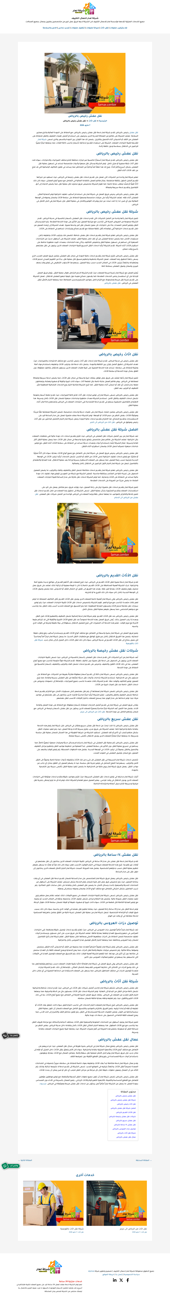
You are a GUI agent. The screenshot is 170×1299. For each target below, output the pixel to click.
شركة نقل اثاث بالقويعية (72, 1229)
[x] (121, 1280)
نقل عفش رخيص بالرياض (125, 1096)
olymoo (91, 1271)
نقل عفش (133, 133)
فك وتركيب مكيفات (118, 28)
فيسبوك (42, 1084)
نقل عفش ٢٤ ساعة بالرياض (125, 1125)
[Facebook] (127, 1280)
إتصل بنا (119, 1275)
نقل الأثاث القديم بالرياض (126, 1113)
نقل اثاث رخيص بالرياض (126, 1104)
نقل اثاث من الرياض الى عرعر (92, 712)
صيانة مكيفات (92, 28)
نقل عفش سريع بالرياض (126, 1121)
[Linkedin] (114, 1280)
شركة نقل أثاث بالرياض (126, 1133)
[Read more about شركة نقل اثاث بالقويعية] (53, 1203)
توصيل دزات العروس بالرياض (124, 1129)
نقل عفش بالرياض (112, 283)
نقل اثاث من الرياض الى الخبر (102, 422)
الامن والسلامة (50, 28)
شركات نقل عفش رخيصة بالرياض (122, 1117)
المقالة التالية (25, 1160)
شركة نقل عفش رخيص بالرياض (123, 1100)
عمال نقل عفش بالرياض (126, 1137)
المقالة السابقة (144, 1160)
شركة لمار (42, 140)
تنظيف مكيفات (78, 28)
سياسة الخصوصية (132, 1275)
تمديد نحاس (64, 28)
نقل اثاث (104, 28)
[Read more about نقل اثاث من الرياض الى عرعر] (117, 1203)
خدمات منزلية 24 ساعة (70, 1282)
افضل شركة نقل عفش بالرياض (123, 1108)
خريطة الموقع (108, 1275)
